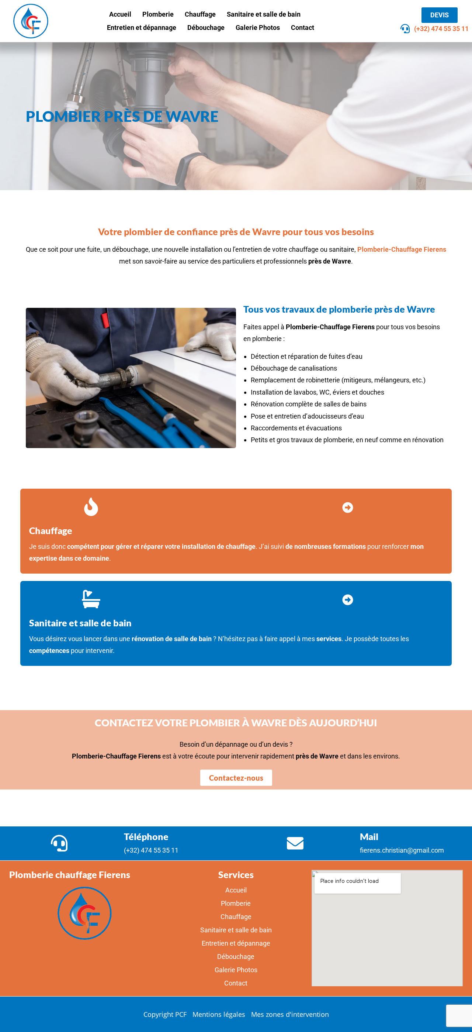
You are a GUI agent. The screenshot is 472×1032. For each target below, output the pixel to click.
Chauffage (200, 14)
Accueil (120, 14)
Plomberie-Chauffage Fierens (401, 249)
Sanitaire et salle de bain (264, 14)
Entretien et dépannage (141, 27)
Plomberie (158, 14)
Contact (302, 27)
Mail (369, 836)
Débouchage (206, 27)
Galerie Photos (258, 27)
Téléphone (146, 836)
